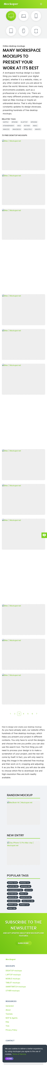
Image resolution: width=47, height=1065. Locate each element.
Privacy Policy (11, 1030)
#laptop (24, 122)
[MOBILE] (36, 16)
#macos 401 (12, 897)
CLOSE (9, 1058)
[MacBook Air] (23, 813)
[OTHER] (36, 31)
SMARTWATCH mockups (16, 987)
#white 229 (12, 905)
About (8, 1010)
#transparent (8, 126)
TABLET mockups (13, 983)
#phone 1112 (24, 883)
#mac (35, 126)
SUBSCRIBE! (23, 943)
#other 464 (12, 894)
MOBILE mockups (13, 979)
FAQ (7, 1022)
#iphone (34, 122)
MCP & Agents (11, 1018)
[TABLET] (11, 31)
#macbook (17, 129)
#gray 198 (11, 908)
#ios (19, 126)
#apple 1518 (12, 883)
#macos (6, 129)
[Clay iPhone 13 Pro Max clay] (23, 853)
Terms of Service (19, 1054)
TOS (7, 1026)
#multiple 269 (28, 901)
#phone (15, 122)
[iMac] (23, 154)
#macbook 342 (13, 901)
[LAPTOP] (24, 16)
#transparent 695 (15, 890)
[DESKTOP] (11, 16)
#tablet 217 (24, 905)
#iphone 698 (25, 886)
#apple (5, 122)
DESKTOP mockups (14, 970)
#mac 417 (23, 894)
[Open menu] (41, 4)
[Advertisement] (23, 266)
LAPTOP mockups (13, 974)
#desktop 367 (25, 897)
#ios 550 (28, 890)
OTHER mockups (13, 991)
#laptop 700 (13, 886)
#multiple (28, 129)
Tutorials (9, 1014)
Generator (10, 1006)
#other (27, 126)
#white (37, 129)
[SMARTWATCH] (24, 31)
